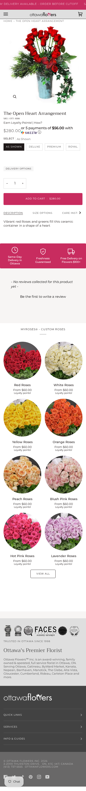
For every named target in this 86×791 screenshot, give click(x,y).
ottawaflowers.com (41, 766)
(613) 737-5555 (13, 766)
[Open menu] (10, 14)
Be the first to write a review (43, 296)
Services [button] (10, 726)
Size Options (42, 213)
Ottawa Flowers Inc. (23, 761)
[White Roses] (63, 360)
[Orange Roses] (63, 417)
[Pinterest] (31, 777)
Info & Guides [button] (14, 738)
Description (13, 213)
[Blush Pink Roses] (63, 474)
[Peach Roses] (22, 474)
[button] (51, 130)
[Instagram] (39, 777)
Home (8, 21)
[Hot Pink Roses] (22, 531)
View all (43, 573)
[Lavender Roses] (63, 531)
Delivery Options (18, 168)
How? (38, 122)
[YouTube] (47, 777)
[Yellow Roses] (22, 417)
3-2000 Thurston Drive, (22, 764)
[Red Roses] (22, 360)
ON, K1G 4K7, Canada (57, 764)
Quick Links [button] (13, 714)
